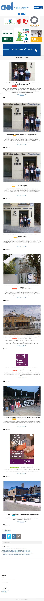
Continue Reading (22, 94)
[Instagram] (22, 14)
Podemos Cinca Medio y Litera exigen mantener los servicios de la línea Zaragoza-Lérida (22, 337)
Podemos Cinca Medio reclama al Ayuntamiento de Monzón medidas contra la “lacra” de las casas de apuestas (22, 235)
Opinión (13, 515)
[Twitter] (24, 14)
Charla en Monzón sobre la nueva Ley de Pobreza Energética (22, 465)
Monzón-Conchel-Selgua (14, 467)
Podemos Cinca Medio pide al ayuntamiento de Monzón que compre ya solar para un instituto (22, 286)
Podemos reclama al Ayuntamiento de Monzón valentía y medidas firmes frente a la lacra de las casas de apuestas (22, 184)
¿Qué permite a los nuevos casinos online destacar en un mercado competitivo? (16, 550)
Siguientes (8, 530)
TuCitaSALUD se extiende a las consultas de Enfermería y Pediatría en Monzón (16, 554)
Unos (21, 599)
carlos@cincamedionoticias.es (9, 579)
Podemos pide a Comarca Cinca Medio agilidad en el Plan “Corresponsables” (22, 134)
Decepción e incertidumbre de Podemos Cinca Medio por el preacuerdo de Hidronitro (22, 417)
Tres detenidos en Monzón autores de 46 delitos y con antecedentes (14, 548)
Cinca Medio (14, 86)
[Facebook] (19, 14)
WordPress (26, 599)
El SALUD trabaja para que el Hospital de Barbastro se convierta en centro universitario (18, 552)
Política (15, 135)
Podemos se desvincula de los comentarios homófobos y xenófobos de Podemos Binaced (22, 368)
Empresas (14, 419)
